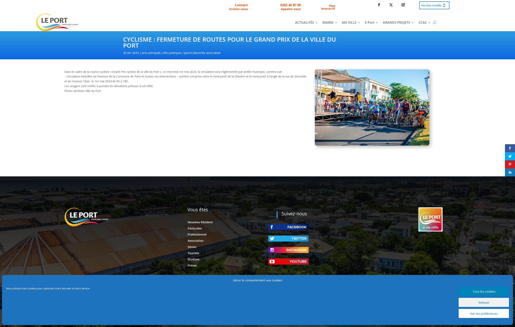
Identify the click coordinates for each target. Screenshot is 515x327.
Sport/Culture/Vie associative (202, 53)
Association (196, 241)
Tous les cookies (483, 291)
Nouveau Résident (200, 222)
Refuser (483, 302)
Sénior (192, 247)
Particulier (195, 228)
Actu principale (151, 53)
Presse (192, 265)
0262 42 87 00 (290, 5)
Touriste (193, 253)
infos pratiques (172, 53)
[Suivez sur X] (391, 5)
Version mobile (431, 5)
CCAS (423, 23)
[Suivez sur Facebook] (379, 5)
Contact (241, 5)
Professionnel (197, 234)
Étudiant (194, 259)
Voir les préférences (484, 314)
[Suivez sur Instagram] (403, 5)
